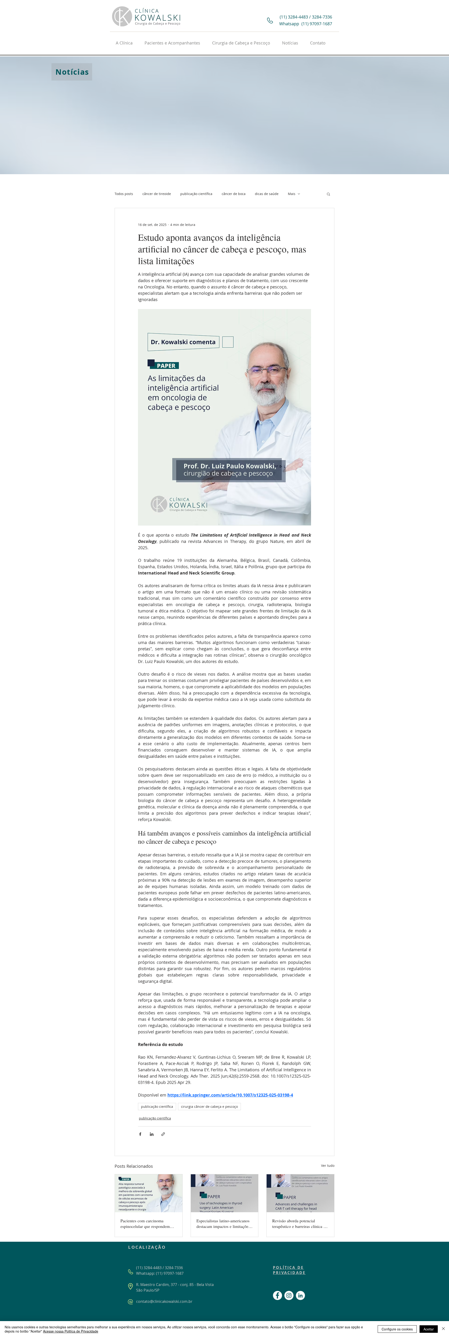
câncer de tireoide (156, 194)
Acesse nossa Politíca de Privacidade (70, 1331)
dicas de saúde (267, 194)
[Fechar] (443, 1329)
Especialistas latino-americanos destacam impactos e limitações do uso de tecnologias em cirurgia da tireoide (223, 1223)
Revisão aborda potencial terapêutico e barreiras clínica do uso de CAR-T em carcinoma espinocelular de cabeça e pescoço (300, 1223)
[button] (328, 194)
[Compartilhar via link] (163, 1134)
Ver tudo (327, 1165)
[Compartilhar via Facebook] (140, 1134)
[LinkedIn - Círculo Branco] (300, 1295)
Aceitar (429, 1329)
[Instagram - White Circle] (288, 1295)
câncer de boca (234, 194)
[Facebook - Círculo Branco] (277, 1295)
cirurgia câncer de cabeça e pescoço (209, 1106)
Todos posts (124, 194)
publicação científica (196, 194)
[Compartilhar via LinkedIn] (151, 1134)
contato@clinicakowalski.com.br (164, 1301)
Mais (291, 194)
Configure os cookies (397, 1329)
